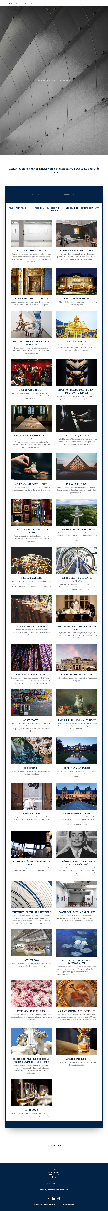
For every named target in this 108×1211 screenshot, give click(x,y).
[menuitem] (11, 208)
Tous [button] (11, 208)
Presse (54, 1170)
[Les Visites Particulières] (19, 3)
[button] (102, 3)
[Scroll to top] (103, 1206)
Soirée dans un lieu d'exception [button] (46, 208)
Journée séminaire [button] (70, 208)
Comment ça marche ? (54, 1172)
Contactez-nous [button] (54, 1145)
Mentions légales (54, 1175)
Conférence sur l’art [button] (90, 208)
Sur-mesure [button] (54, 210)
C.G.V (54, 1177)
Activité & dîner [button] (23, 208)
